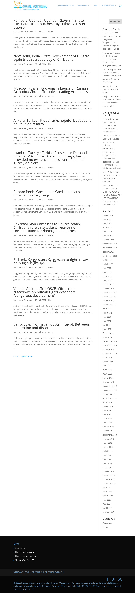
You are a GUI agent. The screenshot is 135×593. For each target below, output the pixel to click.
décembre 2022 (110, 243)
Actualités (107, 523)
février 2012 (108, 467)
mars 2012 (107, 463)
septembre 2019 (110, 398)
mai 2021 (107, 321)
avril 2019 (107, 418)
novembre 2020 (110, 345)
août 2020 (107, 357)
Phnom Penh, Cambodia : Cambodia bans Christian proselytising (46, 193)
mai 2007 (107, 504)
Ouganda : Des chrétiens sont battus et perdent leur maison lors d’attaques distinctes (112, 161)
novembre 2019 (110, 390)
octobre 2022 (108, 252)
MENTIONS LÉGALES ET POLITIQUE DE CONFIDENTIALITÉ (38, 572)
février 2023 (108, 235)
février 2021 (108, 333)
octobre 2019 (108, 394)
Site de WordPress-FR (24, 560)
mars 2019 (107, 422)
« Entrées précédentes (23, 356)
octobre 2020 (108, 349)
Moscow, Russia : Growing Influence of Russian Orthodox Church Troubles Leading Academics (50, 90)
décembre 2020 (110, 341)
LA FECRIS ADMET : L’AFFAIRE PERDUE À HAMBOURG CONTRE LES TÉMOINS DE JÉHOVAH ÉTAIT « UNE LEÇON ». (112, 195)
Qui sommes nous (64, 6)
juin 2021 (107, 317)
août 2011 (107, 487)
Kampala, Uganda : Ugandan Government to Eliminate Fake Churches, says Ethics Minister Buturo (49, 24)
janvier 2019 (108, 430)
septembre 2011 (110, 483)
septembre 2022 (110, 256)
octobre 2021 (108, 300)
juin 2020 (107, 365)
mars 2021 (107, 329)
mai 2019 (107, 414)
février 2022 (108, 284)
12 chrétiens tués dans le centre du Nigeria (111, 89)
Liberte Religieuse (25, 31)
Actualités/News (107, 6)
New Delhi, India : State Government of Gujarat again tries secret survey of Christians (51, 58)
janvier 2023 (108, 239)
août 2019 (107, 402)
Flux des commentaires (25, 556)
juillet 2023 (108, 215)
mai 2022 (107, 272)
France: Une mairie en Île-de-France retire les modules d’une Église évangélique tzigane (112, 59)
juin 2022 (107, 268)
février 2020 (108, 378)
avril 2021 (107, 325)
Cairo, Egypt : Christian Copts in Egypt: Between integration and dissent (51, 326)
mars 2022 (107, 280)
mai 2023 (107, 223)
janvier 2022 (108, 288)
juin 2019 (107, 410)
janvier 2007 (108, 512)
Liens (95, 6)
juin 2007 (107, 500)
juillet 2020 (108, 361)
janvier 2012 (108, 471)
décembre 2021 (110, 292)
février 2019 (108, 426)
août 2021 (107, 308)
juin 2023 (107, 219)
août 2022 (107, 260)
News (50, 31)
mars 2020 (107, 374)
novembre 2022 (110, 247)
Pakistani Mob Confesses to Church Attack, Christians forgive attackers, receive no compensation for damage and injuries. (47, 227)
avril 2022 (107, 276)
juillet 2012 (108, 451)
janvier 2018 (108, 439)
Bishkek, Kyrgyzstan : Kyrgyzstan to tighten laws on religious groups (51, 261)
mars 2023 (107, 231)
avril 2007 (107, 508)
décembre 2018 (110, 435)
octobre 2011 (108, 479)
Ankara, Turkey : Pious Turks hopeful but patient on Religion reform (52, 122)
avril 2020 (107, 369)
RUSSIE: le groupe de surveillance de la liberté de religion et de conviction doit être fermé (112, 75)
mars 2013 (107, 443)
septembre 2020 (110, 353)
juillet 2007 (108, 496)
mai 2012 (107, 459)
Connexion (20, 548)
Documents (82, 6)
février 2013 (108, 447)
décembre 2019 (110, 386)
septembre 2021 (110, 304)
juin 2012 (107, 455)
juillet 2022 (108, 264)
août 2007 (107, 491)
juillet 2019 (108, 406)
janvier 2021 (108, 337)
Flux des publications (24, 552)
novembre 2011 (110, 475)
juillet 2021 (108, 313)
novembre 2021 (110, 296)
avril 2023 (107, 227)
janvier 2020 (108, 382)
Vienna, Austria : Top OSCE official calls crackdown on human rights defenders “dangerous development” (44, 292)
